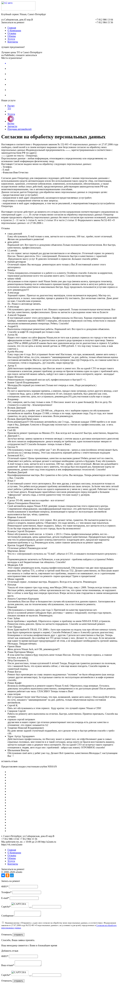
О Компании (14, 30)
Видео (11, 123)
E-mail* (5, 898)
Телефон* (6, 892)
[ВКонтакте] (3, 875)
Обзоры (12, 36)
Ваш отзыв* (7, 965)
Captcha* (6, 906)
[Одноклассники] (7, 875)
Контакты (13, 41)
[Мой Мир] (12, 875)
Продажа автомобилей (20, 129)
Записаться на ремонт (12, 22)
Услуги (11, 39)
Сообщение (7, 915)
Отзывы (12, 33)
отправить (18, 935)
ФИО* (4, 886)
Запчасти (12, 126)
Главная (12, 27)
